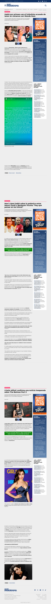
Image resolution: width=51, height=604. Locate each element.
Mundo (31, 9)
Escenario (35, 9)
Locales (38, 599)
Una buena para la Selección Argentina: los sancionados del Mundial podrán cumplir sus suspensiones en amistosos (39, 104)
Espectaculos (7, 11)
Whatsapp (38, 594)
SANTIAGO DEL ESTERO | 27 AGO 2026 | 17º (8, 9)
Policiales (44, 599)
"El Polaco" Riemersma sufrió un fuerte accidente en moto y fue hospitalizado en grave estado (39, 97)
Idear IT (29, 602)
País (28, 9)
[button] (5, 5)
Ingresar (45, 4)
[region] (18, 72)
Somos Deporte (19, 9)
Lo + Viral (44, 594)
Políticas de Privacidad (8, 599)
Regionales (25, 9)
